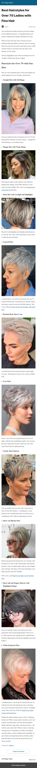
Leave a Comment (18, 751)
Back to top (32, 759)
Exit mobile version (18, 765)
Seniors (11, 745)
